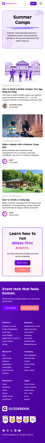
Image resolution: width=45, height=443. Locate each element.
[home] (9, 3)
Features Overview (9, 326)
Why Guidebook (30, 355)
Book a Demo (22, 263)
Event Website (7, 341)
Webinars (5, 361)
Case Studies (7, 358)
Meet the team (29, 358)
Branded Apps (29, 341)
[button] (40, 3)
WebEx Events (7, 396)
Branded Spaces (30, 344)
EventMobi (6, 387)
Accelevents (6, 399)
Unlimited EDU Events (32, 326)
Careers (27, 361)
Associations (29, 332)
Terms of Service (30, 387)
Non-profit (28, 338)
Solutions (5, 373)
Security (27, 399)
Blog (4, 355)
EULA (26, 396)
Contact (27, 367)
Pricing (22, 270)
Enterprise (28, 335)
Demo (33, 3)
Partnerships (6, 367)
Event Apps (6, 332)
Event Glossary (7, 370)
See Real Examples (29, 308)
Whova (5, 393)
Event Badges (7, 335)
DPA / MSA (28, 393)
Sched (4, 390)
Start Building (10, 308)
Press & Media (29, 364)
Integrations (6, 364)
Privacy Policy (29, 384)
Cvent (4, 384)
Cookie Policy (29, 390)
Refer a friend (29, 370)
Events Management (9, 329)
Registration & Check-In (11, 338)
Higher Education (30, 329)
